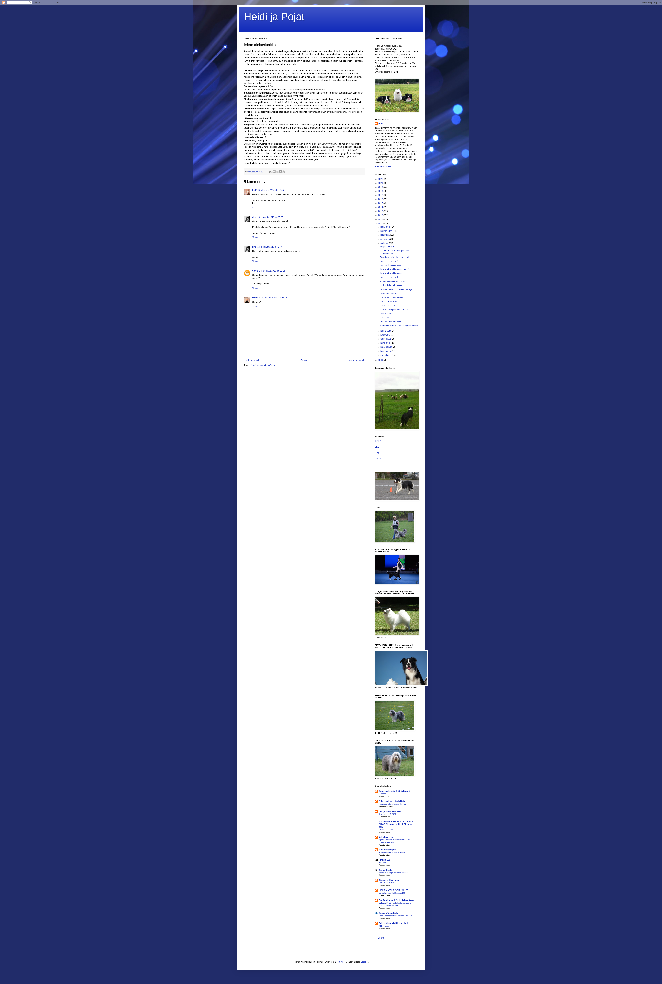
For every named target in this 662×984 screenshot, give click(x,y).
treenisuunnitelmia (389, 293)
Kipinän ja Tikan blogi (389, 880)
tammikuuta (386, 355)
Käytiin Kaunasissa (386, 830)
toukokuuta (385, 339)
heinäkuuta (386, 331)
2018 (380, 191)
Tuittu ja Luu (384, 860)
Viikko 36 (382, 863)
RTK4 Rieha (384, 926)
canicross (384, 317)
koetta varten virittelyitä (391, 322)
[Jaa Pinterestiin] (283, 171)
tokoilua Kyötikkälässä (390, 265)
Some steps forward (387, 883)
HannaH (256, 298)
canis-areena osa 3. (389, 261)
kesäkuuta (385, 335)
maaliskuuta (386, 347)
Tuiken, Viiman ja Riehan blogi (393, 923)
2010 (380, 223)
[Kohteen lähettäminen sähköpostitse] (270, 171)
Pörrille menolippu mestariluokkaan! (393, 873)
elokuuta (384, 243)
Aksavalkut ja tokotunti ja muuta (392, 852)
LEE (377, 447)
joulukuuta (385, 227)
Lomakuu (382, 794)
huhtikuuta (385, 343)
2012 (380, 215)
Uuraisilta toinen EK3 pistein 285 (392, 893)
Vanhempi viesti (356, 360)
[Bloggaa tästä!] (274, 171)
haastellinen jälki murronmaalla (395, 309)
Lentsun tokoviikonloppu (391, 273)
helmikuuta (385, 351)
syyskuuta (385, 239)
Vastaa (255, 207)
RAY (377, 453)
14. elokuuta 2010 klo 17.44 (270, 247)
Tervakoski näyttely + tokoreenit (394, 257)
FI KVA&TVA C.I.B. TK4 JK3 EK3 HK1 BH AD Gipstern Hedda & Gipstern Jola (397, 824)
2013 (380, 211)
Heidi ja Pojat (274, 16)
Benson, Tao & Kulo (388, 913)
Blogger (364, 962)
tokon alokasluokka (389, 301)
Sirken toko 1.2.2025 (387, 814)
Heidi (380, 123)
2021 (380, 179)
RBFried (341, 962)
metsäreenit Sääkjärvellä (391, 297)
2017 (380, 195)
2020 (380, 183)
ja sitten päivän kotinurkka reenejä (396, 289)
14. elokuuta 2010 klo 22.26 (272, 271)
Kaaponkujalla (386, 870)
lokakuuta (385, 235)
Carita (255, 271)
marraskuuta (386, 231)
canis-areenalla (387, 305)
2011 (380, 219)
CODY (378, 441)
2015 (380, 203)
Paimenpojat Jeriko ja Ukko (392, 801)
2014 (380, 207)
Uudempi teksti (252, 360)
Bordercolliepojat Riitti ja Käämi (394, 791)
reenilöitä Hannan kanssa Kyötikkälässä (399, 325)
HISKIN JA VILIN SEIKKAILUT (393, 890)
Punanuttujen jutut (387, 850)
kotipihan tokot (387, 246)
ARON (378, 458)
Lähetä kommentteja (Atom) (262, 365)
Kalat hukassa (386, 837)
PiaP (254, 190)
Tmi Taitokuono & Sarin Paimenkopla (396, 900)
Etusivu (303, 360)
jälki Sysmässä (387, 313)
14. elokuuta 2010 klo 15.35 (270, 217)
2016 (380, 199)
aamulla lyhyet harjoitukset (392, 281)
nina (254, 217)
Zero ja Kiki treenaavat (390, 811)
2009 (380, 360)
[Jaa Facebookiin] (280, 171)
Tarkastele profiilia (383, 166)
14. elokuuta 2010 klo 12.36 (271, 190)
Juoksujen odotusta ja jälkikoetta (392, 804)
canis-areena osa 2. (389, 277)
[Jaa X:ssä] (277, 171)
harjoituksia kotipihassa (391, 285)
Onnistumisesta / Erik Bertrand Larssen (395, 916)
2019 (380, 187)
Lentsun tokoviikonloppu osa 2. (394, 269)
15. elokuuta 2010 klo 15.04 (274, 298)
